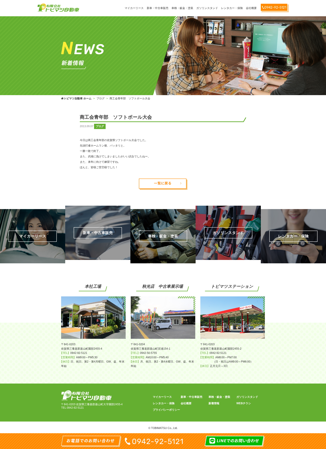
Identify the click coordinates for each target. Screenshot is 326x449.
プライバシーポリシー (166, 409)
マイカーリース (162, 396)
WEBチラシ (243, 403)
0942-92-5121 (75, 407)
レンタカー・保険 (164, 403)
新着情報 (214, 403)
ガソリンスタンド (247, 396)
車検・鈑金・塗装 (219, 396)
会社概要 (186, 403)
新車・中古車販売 (191, 396)
